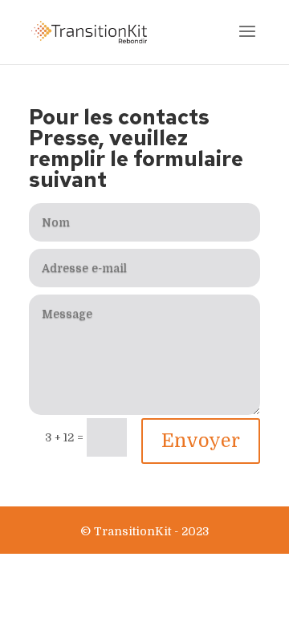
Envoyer (200, 441)
